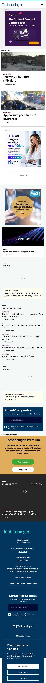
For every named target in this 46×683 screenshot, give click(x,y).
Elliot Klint (23, 551)
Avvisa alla (23, 678)
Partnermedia (32, 583)
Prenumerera (23, 462)
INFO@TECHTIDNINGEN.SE (28, 572)
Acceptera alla (23, 666)
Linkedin (26, 630)
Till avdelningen (37, 484)
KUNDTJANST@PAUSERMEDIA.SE (28, 569)
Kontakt (12, 583)
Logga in (23, 469)
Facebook (20, 630)
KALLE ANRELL (23, 560)
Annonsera (21, 583)
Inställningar (23, 672)
